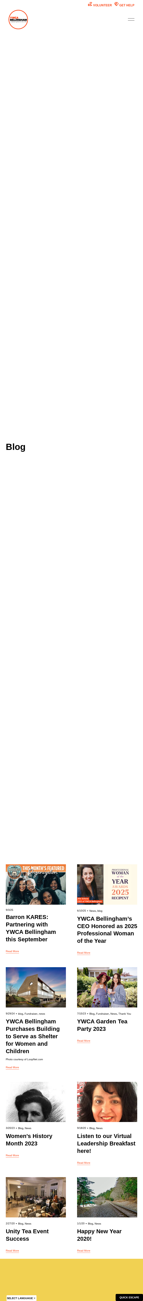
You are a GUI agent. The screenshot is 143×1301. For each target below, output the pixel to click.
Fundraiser (31, 1013)
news (42, 1013)
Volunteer (100, 4)
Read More (12, 951)
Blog (92, 1013)
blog (99, 910)
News (92, 910)
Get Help (124, 4)
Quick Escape (129, 1297)
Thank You (124, 1013)
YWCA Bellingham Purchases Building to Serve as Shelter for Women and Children (33, 1036)
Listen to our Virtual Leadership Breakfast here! (106, 1143)
